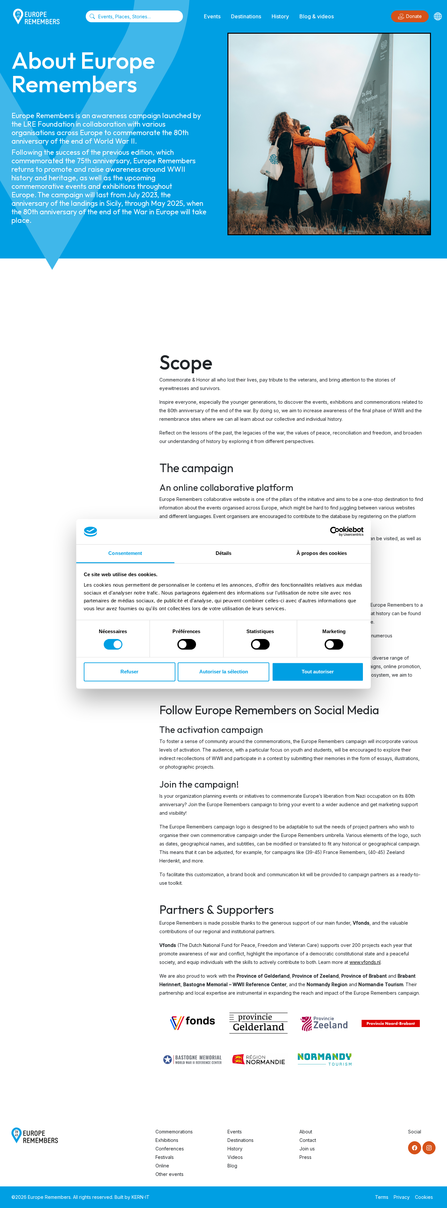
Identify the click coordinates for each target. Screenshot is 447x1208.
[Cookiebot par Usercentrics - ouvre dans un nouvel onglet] (335, 532)
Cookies (424, 1197)
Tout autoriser (318, 671)
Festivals (164, 1157)
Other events (169, 1174)
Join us (307, 1148)
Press (305, 1157)
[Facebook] (414, 1147)
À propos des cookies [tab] (321, 553)
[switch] (186, 644)
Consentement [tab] (125, 553)
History (280, 16)
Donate (414, 16)
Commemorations (174, 1131)
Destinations (246, 16)
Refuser (129, 671)
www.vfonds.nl (365, 962)
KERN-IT (141, 1197)
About (305, 1131)
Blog (232, 1165)
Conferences (169, 1148)
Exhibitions (166, 1140)
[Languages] (438, 16)
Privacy (402, 1197)
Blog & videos (316, 16)
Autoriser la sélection (223, 671)
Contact (307, 1140)
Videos (235, 1157)
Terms (381, 1197)
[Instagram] (429, 1147)
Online (162, 1165)
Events (212, 16)
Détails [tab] (224, 553)
